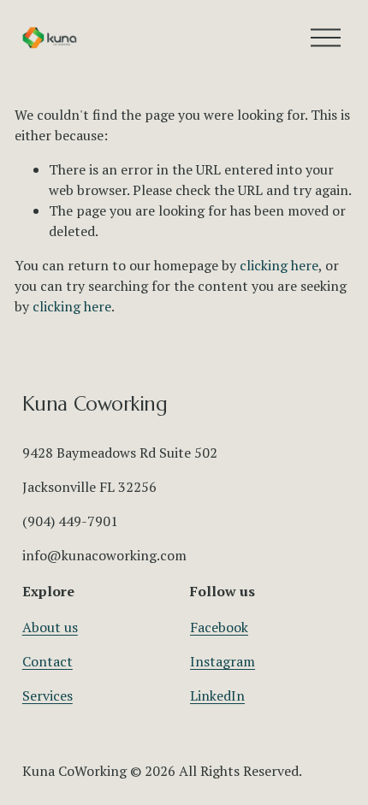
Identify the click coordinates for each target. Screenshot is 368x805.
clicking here (279, 265)
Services (47, 695)
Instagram (222, 661)
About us (50, 627)
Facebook (219, 627)
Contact (47, 661)
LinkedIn (217, 695)
